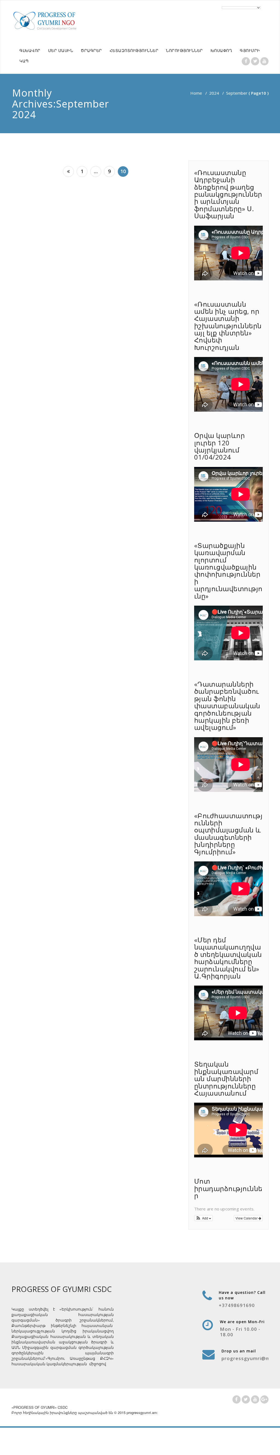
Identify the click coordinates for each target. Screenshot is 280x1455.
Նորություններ (184, 50)
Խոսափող (221, 50)
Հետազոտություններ (134, 50)
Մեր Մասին (60, 50)
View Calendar (246, 1218)
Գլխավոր (29, 50)
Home (196, 93)
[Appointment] (45, 20)
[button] (203, 1218)
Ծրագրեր (91, 50)
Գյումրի (250, 50)
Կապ (24, 60)
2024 (214, 93)
